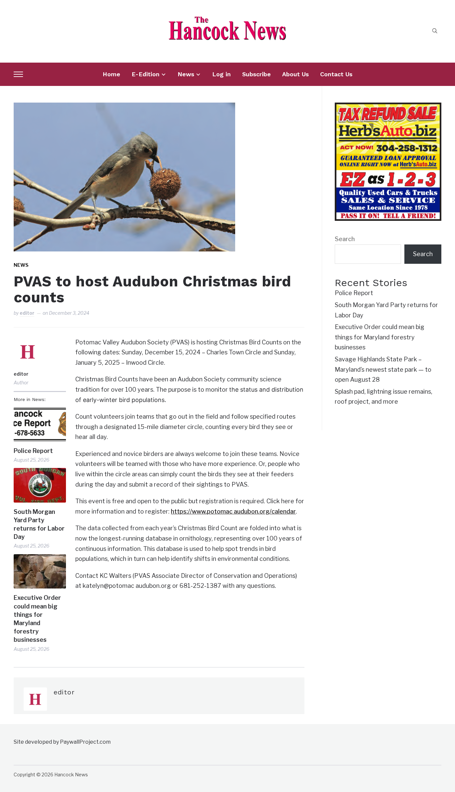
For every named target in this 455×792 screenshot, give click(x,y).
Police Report (33, 450)
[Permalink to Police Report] (40, 424)
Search (345, 238)
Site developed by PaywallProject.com (62, 742)
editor (27, 313)
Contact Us (336, 74)
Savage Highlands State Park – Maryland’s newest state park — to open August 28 (383, 369)
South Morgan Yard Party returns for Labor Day (39, 524)
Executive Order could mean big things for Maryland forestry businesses (37, 618)
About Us (295, 74)
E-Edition (146, 74)
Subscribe (256, 74)
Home (111, 74)
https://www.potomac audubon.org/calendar (233, 511)
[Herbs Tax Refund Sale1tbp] (388, 107)
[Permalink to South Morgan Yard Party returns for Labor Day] (40, 485)
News (186, 74)
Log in (221, 74)
